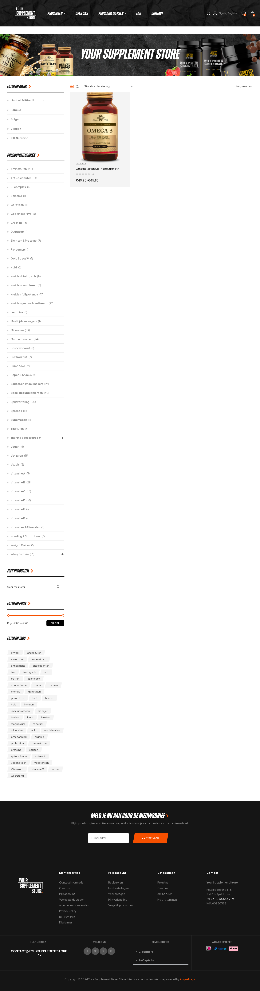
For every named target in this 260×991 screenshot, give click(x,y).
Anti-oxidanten (21, 178)
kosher (15, 717)
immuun (29, 704)
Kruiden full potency (24, 294)
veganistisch (18, 762)
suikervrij (40, 756)
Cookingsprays (21, 213)
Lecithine (17, 312)
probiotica (17, 743)
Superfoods (19, 419)
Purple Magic (188, 979)
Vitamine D (18, 500)
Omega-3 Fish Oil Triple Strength (97, 168)
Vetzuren (17, 455)
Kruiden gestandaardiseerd (29, 303)
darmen (53, 685)
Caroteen (17, 204)
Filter (55, 623)
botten (15, 678)
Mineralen (17, 330)
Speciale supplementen (27, 392)
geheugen (34, 691)
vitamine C (37, 769)
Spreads (16, 410)
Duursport (17, 231)
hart (35, 698)
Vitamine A (18, 473)
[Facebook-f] (87, 951)
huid (13, 704)
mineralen (17, 730)
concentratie (19, 685)
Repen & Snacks (21, 375)
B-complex (18, 187)
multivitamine (52, 730)
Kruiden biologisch (23, 276)
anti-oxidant (39, 659)
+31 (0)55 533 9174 (222, 898)
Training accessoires (24, 437)
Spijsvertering (20, 402)
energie (15, 691)
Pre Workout (19, 357)
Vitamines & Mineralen (25, 527)
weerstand (17, 775)
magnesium (18, 723)
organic (39, 736)
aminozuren (34, 652)
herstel (49, 698)
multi (33, 730)
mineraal (38, 723)
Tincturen (17, 428)
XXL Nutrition (19, 138)
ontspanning (19, 736)
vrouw (55, 769)
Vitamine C (18, 491)
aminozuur (17, 659)
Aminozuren (19, 168)
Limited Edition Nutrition (27, 100)
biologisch (29, 672)
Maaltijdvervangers (24, 321)
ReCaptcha (146, 960)
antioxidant (18, 665)
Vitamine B (18, 482)
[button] (160, 951)
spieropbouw (19, 756)
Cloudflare (146, 951)
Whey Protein (20, 554)
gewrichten (18, 698)
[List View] (78, 86)
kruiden (45, 717)
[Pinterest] (111, 951)
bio (13, 672)
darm (38, 685)
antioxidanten (41, 665)
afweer (15, 652)
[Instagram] (103, 951)
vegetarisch (41, 762)
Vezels (15, 464)
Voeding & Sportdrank (25, 536)
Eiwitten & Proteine (24, 240)
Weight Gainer (20, 545)
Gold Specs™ (20, 258)
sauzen (33, 749)
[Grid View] (72, 86)
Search (59, 587)
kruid (30, 717)
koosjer (42, 710)
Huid (14, 267)
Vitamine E (18, 509)
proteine (16, 749)
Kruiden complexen (23, 285)
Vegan (15, 446)
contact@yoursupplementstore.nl (39, 952)
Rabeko (16, 109)
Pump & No (18, 366)
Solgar (15, 119)
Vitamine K (18, 518)
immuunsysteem (20, 710)
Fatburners (18, 249)
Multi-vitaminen (21, 339)
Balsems (16, 195)
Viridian (16, 128)
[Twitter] (95, 951)
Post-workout (20, 348)
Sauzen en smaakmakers (27, 383)
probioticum (39, 743)
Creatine (16, 222)
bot (46, 672)
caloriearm (33, 678)
